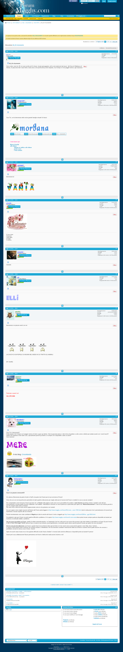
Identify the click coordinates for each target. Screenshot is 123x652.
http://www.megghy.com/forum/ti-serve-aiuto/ (64, 517)
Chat (62, 16)
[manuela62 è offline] (11, 255)
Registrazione (112, 1)
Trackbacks (96, 618)
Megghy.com (81, 16)
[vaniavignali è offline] (11, 167)
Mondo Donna (10, 16)
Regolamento (45, 16)
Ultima (114, 42)
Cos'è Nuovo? (35, 16)
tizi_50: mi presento (18, 45)
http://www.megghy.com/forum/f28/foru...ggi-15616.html (80, 514)
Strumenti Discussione (110, 48)
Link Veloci (40, 18)
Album (27, 16)
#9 (116, 416)
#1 (116, 51)
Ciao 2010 (36, 22)
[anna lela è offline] (10, 315)
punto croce (17, 149)
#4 (116, 199)
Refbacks (65, 621)
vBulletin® (61, 646)
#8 (116, 373)
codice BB (96, 609)
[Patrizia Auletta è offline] (10, 482)
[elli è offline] (11, 281)
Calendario (19, 18)
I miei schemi (18, 150)
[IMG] (99, 613)
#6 (116, 274)
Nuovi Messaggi (9, 18)
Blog (54, 16)
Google (10, 609)
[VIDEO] (100, 614)
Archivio (98, 640)
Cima (115, 640)
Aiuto (103, 1)
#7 (116, 308)
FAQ (15, 18)
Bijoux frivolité (14, 144)
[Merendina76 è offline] (11, 422)
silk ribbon (13, 146)
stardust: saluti (55, 584)
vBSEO (66, 649)
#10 (116, 475)
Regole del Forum (97, 624)
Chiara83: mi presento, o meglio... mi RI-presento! (18, 591)
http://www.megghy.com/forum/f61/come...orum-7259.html (65, 510)
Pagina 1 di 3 (100, 41)
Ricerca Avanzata (113, 18)
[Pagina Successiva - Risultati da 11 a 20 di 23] (111, 42)
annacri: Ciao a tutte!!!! (66, 584)
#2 (116, 97)
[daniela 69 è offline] (11, 378)
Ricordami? (85, 3)
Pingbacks (65, 620)
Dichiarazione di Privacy (107, 640)
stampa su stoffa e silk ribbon (23, 147)
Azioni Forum (33, 18)
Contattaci (82, 640)
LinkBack (101, 48)
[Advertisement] (40, 28)
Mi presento (9, 599)
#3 (116, 162)
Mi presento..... (10, 603)
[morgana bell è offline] (11, 104)
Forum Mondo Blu (90, 640)
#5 (116, 248)
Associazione (70, 16)
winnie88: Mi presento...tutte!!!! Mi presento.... (18, 595)
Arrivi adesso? (16, 22)
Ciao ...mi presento (27, 22)
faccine (96, 611)
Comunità (25, 18)
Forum (19, 16)
